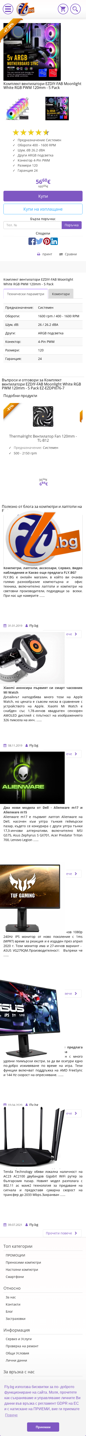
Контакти (13, 1304)
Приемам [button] (43, 1427)
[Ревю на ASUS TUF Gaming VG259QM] (23, 899)
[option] (23, 108)
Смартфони (15, 1276)
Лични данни (16, 1360)
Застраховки (15, 1318)
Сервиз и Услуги (19, 1339)
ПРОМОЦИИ (15, 1255)
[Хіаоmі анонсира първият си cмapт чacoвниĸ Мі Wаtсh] (23, 660)
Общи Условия (17, 1353)
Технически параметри (25, 294)
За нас (11, 1297)
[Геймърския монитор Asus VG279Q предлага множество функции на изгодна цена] (23, 1019)
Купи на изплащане (43, 209)
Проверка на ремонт (22, 1346)
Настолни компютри (22, 1269)
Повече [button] (11, 1415)
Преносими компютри (23, 1262)
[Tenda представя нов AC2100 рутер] (23, 1139)
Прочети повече (59, 1233)
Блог (9, 1311)
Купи (43, 196)
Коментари (61, 294)
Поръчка (72, 225)
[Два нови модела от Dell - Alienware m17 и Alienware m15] (23, 780)
